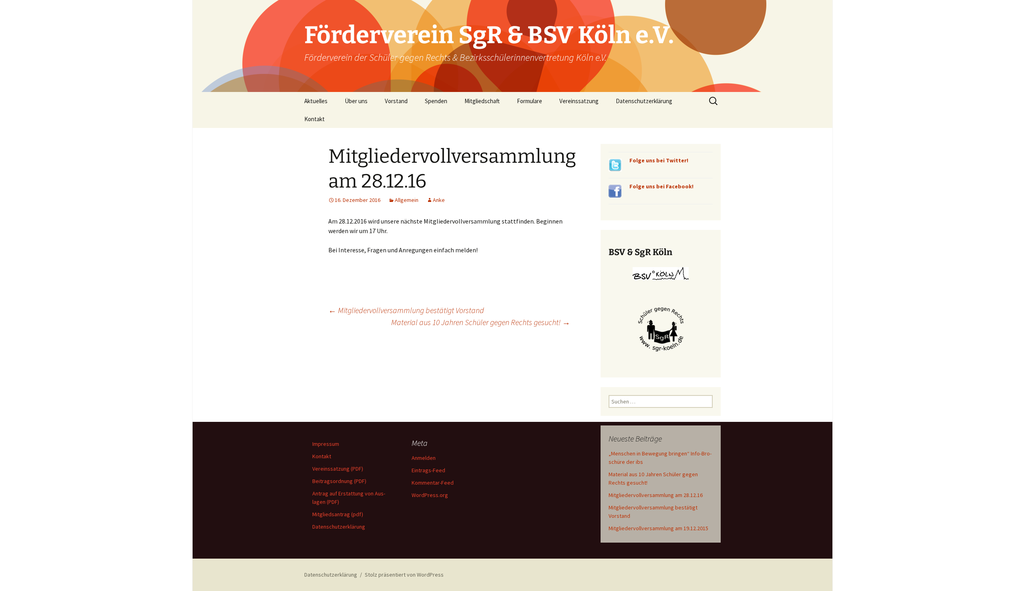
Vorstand (396, 101)
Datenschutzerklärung (644, 101)
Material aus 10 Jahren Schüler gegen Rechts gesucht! (480, 322)
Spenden (436, 101)
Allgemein (406, 200)
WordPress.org (430, 495)
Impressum (325, 443)
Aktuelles (316, 101)
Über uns (356, 101)
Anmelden (424, 457)
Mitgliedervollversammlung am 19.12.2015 (658, 528)
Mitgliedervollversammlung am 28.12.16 (656, 495)
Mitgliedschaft (482, 101)
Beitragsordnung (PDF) (339, 481)
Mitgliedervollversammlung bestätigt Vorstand (406, 310)
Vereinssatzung (579, 101)
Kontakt (314, 119)
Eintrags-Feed (428, 470)
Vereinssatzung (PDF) (337, 468)
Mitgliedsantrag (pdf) (337, 514)
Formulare (529, 101)
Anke (439, 200)
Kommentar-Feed (433, 482)
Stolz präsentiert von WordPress (404, 574)
